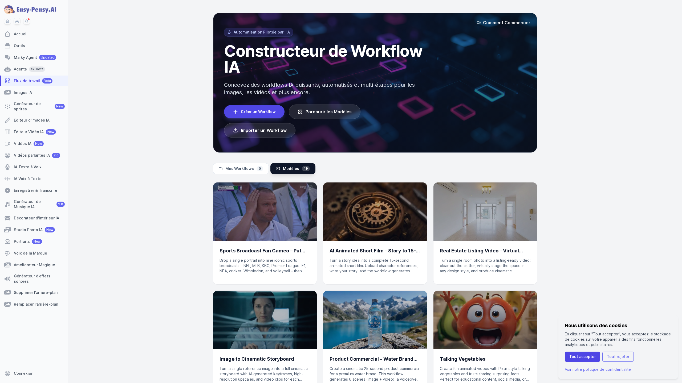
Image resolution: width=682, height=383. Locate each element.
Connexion (23, 373)
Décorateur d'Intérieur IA (36, 218)
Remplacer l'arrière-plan (36, 304)
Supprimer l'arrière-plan (36, 292)
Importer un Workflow (264, 130)
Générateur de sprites (38, 106)
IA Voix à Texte (28, 178)
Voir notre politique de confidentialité (598, 369)
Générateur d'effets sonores (32, 279)
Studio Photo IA (33, 229)
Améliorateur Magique (34, 265)
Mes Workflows (243, 168)
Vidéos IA (28, 143)
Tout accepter (582, 356)
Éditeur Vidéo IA (34, 132)
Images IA (23, 92)
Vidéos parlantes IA (36, 155)
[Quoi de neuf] (26, 21)
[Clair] (17, 21)
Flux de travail (32, 80)
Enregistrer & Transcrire (35, 190)
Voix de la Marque (30, 253)
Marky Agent (34, 57)
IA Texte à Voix (28, 167)
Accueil (20, 34)
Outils (19, 45)
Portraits (27, 241)
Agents (28, 69)
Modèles (295, 168)
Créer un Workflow (258, 111)
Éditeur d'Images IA (32, 120)
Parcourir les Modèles (329, 111)
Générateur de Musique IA (38, 204)
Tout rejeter (618, 356)
